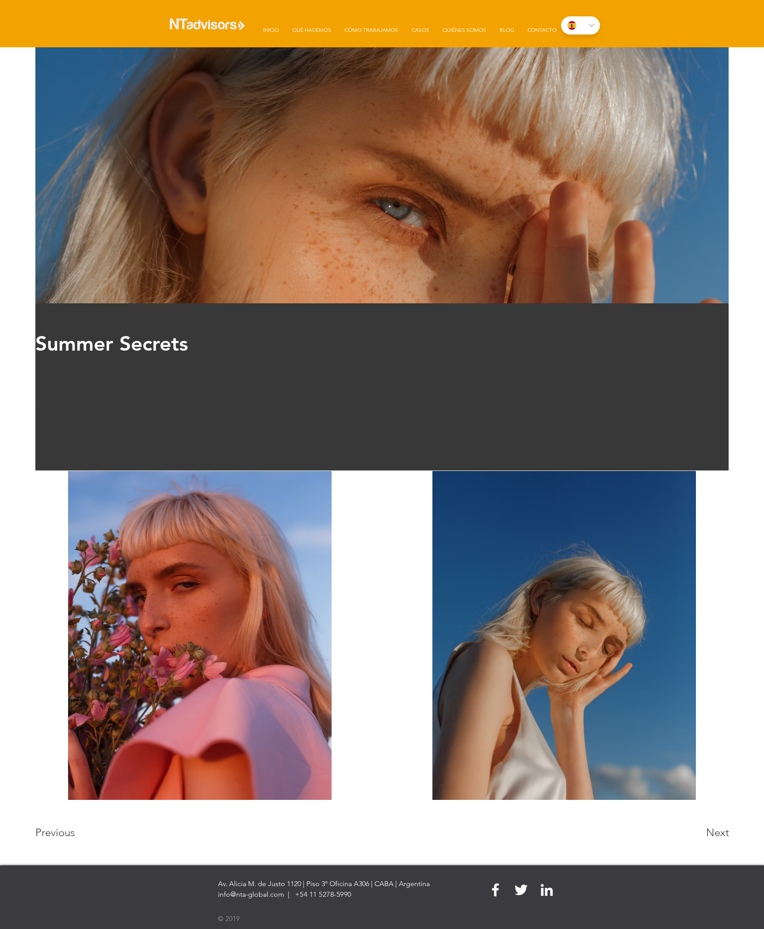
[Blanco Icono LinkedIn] (546, 889)
